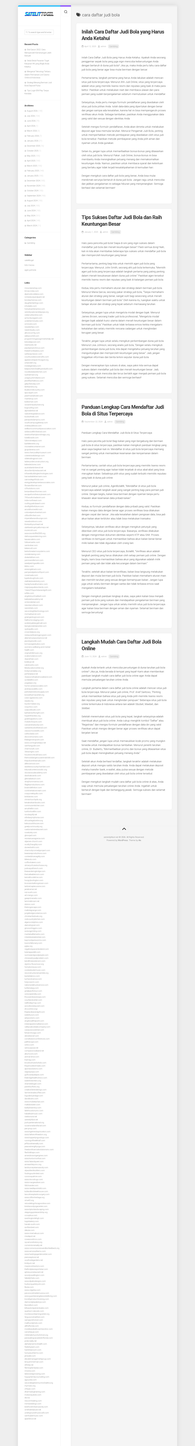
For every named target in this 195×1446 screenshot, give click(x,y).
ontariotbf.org (30, 363)
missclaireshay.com (33, 288)
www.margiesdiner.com (34, 1182)
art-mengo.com (31, 895)
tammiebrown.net (32, 901)
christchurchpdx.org (33, 799)
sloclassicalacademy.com (36, 773)
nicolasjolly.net (31, 814)
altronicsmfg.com (32, 333)
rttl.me (27, 1398)
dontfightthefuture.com (34, 506)
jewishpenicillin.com (33, 641)
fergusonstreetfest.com (34, 1317)
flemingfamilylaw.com (34, 1368)
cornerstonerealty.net (33, 1245)
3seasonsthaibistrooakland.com (38, 677)
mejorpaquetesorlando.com (36, 587)
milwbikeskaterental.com (35, 937)
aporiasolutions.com (33, 1069)
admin (103, 46)
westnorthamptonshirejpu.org (37, 435)
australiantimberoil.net (34, 467)
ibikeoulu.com (30, 859)
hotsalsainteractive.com (35, 309)
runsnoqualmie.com (33, 1176)
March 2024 (32, 226)
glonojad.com (30, 835)
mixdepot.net (30, 1236)
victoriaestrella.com (33, 994)
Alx (139, 840)
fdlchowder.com (31, 1185)
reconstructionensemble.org (36, 973)
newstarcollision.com (34, 605)
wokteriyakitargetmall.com (36, 623)
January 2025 (32, 176)
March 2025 (32, 166)
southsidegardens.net (34, 1260)
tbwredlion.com (31, 1305)
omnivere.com (31, 324)
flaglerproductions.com (34, 785)
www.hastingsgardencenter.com (38, 1254)
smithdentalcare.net (33, 1410)
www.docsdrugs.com (34, 1179)
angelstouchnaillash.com (35, 596)
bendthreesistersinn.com (35, 961)
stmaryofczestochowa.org (36, 865)
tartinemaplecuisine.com (35, 886)
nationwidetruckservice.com (36, 985)
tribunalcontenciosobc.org (36, 770)
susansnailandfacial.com (35, 1126)
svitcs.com (29, 1045)
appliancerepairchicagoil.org (36, 360)
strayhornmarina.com (34, 781)
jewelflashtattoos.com (34, 381)
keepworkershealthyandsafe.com (39, 369)
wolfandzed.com (32, 1227)
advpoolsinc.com (32, 1018)
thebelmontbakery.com (34, 351)
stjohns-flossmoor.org (34, 964)
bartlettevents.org (32, 444)
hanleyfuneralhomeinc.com (36, 584)
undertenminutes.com (34, 321)
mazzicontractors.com (34, 1266)
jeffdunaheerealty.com (34, 1143)
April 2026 (31, 126)
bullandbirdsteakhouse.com (36, 1191)
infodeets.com (31, 306)
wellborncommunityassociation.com (40, 429)
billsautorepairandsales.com (37, 1308)
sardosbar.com (31, 545)
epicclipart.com (31, 393)
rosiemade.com (31, 575)
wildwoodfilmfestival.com (35, 432)
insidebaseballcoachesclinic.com (39, 1329)
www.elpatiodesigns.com (35, 1281)
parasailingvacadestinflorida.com (39, 1338)
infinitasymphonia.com (34, 817)
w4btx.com (29, 593)
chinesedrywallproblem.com (36, 958)
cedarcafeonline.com (33, 315)
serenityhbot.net (31, 1120)
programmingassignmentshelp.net (39, 339)
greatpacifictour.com (33, 991)
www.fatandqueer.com (34, 1161)
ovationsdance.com (33, 656)
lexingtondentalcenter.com (36, 626)
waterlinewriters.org (33, 1081)
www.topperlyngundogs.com (37, 1138)
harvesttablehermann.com (36, 476)
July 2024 (31, 206)
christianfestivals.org (33, 916)
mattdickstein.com (32, 1105)
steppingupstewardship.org (36, 1212)
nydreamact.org (31, 375)
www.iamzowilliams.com (35, 1251)
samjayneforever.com (34, 1320)
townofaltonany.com (33, 943)
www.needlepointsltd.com (35, 1188)
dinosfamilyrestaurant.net (35, 470)
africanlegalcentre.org (34, 820)
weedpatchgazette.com (34, 563)
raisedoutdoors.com (33, 521)
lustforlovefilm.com (33, 811)
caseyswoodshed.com (34, 1030)
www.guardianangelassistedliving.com (41, 1296)
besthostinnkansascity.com (36, 1407)
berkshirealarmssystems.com (37, 551)
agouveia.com (31, 1380)
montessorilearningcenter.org (37, 1314)
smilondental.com (32, 602)
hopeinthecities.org (32, 716)
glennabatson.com (32, 779)
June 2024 (31, 211)
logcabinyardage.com (34, 1096)
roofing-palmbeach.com (35, 503)
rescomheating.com (33, 1401)
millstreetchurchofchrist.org (36, 1335)
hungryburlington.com (34, 880)
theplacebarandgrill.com (35, 1012)
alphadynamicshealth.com (36, 1344)
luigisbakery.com (32, 1221)
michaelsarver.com (33, 614)
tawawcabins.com (32, 539)
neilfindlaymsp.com (33, 1003)
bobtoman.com (31, 402)
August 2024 (32, 201)
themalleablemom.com (34, 874)
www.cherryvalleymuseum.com (38, 452)
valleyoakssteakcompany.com (37, 1027)
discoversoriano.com (34, 737)
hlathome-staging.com (34, 620)
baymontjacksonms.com (35, 940)
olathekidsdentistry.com (35, 581)
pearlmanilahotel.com (34, 396)
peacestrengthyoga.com (35, 1146)
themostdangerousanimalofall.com (40, 758)
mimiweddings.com (33, 1404)
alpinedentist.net (31, 411)
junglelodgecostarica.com (36, 913)
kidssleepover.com (32, 342)
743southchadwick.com (35, 497)
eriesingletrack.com (33, 569)
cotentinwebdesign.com (35, 456)
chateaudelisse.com (33, 426)
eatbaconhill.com (32, 336)
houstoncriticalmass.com (36, 755)
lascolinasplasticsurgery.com (37, 1194)
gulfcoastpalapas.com (34, 1075)
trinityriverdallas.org (33, 671)
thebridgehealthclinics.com (36, 1078)
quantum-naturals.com (34, 1311)
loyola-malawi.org (32, 704)
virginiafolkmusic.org (33, 653)
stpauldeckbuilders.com (35, 1170)
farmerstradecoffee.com (35, 1093)
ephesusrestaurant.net (34, 1272)
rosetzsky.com (31, 832)
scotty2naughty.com (33, 844)
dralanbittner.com (32, 557)
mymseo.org (30, 1386)
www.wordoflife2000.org (35, 533)
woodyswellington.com (34, 1275)
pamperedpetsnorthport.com (37, 572)
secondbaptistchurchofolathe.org (39, 1383)
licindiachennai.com (33, 300)
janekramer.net (31, 889)
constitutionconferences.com (37, 1039)
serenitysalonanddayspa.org (37, 312)
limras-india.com (32, 291)
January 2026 (32, 141)
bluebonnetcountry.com (35, 390)
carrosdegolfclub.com (34, 479)
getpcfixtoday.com (32, 384)
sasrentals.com (31, 608)
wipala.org (29, 701)
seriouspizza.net (31, 1048)
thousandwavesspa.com (35, 997)
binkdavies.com (31, 797)
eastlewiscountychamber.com (37, 767)
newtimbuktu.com (32, 330)
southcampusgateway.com (36, 423)
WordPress (123, 840)
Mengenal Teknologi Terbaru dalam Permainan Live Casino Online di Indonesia (38, 74)
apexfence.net (30, 1419)
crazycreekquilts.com (34, 793)
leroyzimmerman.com (34, 1362)
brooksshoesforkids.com (35, 1063)
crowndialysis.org (32, 632)
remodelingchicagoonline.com (37, 1203)
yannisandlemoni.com (34, 560)
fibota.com (29, 1287)
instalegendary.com (33, 366)
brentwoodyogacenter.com (36, 1206)
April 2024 (31, 220)
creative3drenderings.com (35, 1090)
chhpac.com (30, 1389)
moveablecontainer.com (35, 446)
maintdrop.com (31, 399)
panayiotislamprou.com (35, 420)
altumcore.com (31, 1054)
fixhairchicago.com (33, 1033)
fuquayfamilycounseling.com (37, 1377)
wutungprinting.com (33, 931)
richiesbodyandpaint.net (35, 297)
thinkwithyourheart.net (34, 524)
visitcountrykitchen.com (35, 919)
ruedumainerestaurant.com (36, 829)
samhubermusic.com (34, 1416)
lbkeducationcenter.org (34, 668)
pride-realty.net (30, 1341)
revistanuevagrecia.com (35, 838)
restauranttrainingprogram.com (38, 635)
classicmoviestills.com (34, 731)
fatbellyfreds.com (32, 1278)
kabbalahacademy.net (34, 599)
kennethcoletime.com (34, 877)
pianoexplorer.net (32, 1257)
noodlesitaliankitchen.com (36, 372)
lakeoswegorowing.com (35, 1374)
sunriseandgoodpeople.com (36, 955)
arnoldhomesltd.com (33, 509)
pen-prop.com (30, 1128)
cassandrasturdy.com (34, 725)
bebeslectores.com (33, 464)
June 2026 (31, 121)
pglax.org (28, 946)
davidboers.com (31, 1099)
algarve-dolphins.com (34, 922)
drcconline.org (31, 1009)
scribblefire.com (31, 680)
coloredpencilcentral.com (35, 512)
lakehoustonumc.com (34, 1111)
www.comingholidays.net (35, 743)
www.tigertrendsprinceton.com (37, 1132)
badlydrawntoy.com (33, 1108)
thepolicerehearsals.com (35, 761)
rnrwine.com (30, 1371)
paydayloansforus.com (34, 348)
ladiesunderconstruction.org (36, 462)
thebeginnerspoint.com (34, 740)
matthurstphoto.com (33, 1323)
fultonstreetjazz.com (33, 441)
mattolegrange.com (33, 910)
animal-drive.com (32, 1057)
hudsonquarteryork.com (35, 1284)
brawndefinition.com (33, 787)
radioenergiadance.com (35, 414)
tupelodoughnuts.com (34, 578)
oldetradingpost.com (33, 458)
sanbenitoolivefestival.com (36, 728)
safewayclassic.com (33, 354)
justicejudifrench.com (34, 868)
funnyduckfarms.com (34, 1353)
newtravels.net (30, 345)
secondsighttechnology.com (37, 611)
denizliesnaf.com (32, 1036)
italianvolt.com (31, 548)
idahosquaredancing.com (35, 536)
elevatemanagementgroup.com (38, 1359)
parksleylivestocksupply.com (37, 692)
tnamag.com (30, 1060)
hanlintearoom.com (33, 1350)
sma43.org (29, 1200)
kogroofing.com (31, 408)
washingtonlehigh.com (34, 1218)
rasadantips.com (32, 327)
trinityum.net (30, 1263)
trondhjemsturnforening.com (37, 1299)
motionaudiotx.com (33, 1395)
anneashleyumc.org (33, 1164)
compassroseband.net (34, 1051)
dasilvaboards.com (33, 776)
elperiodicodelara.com (34, 294)
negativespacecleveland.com (37, 949)
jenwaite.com (30, 1356)
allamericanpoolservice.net (36, 638)
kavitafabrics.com (32, 976)
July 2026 (31, 116)
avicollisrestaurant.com (34, 1006)
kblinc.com (29, 566)
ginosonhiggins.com (33, 928)
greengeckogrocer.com (34, 617)
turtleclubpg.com (32, 988)
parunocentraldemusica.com (37, 1293)
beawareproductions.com (35, 853)
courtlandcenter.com (33, 1000)
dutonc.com (30, 904)
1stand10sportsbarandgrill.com (38, 590)
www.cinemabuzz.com (34, 1233)
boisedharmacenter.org (34, 695)
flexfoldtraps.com (32, 1152)
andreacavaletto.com (33, 689)
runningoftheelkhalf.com (35, 1140)
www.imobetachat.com (34, 1102)
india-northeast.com (33, 500)
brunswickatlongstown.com (36, 883)
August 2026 (32, 111)
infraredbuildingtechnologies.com (39, 473)
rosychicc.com (31, 707)
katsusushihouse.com (34, 823)
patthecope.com (31, 1042)
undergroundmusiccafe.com (37, 1413)
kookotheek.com (32, 417)
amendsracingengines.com (36, 1155)
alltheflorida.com (32, 1326)
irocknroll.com (31, 530)
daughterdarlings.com (34, 303)
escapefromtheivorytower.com (38, 494)
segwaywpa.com (32, 1072)
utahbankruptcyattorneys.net (37, 527)
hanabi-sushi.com (32, 1224)
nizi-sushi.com (31, 892)
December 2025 (33, 146)
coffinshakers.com (33, 862)
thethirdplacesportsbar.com (36, 1269)
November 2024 (33, 186)
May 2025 (31, 156)
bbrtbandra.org (31, 387)
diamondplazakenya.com (35, 1302)
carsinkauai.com (32, 1332)
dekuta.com (29, 1230)
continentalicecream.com (35, 791)
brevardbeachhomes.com (35, 491)
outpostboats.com (32, 710)
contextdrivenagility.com (35, 856)
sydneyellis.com (31, 629)
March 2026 (32, 131)
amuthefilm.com (31, 808)
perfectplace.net (31, 674)
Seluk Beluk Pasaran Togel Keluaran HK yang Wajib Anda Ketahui (37, 64)
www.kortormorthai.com (35, 1158)
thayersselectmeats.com (35, 1066)
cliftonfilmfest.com (32, 515)
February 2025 (33, 171)
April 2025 (31, 161)
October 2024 (32, 191)
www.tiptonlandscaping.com (37, 1209)
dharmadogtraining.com (35, 1392)
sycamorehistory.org (33, 1242)
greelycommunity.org (33, 826)
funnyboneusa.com (33, 967)
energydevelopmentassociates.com (40, 482)
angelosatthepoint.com (34, 1021)
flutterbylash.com (32, 1347)
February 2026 (33, 136)
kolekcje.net (29, 662)
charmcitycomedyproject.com (37, 850)
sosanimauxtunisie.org (34, 405)
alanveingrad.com (32, 925)
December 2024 (33, 181)
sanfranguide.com (32, 746)
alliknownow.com (32, 764)
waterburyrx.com (32, 1015)
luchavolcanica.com (33, 979)
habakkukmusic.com (33, 1114)
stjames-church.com (33, 841)
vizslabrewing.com (32, 554)
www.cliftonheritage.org (34, 1197)
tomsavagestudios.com (35, 644)
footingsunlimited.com (34, 1173)
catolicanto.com (31, 665)
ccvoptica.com (31, 1215)
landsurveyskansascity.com (36, 1167)
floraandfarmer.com (33, 485)
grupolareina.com (32, 450)
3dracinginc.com (32, 752)
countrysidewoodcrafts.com (37, 357)
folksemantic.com (32, 542)
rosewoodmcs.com (33, 1239)
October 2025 (32, 151)
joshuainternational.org (34, 1122)
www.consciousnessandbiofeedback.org (42, 1248)
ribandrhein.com (31, 659)
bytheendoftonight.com (34, 713)
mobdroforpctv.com (33, 722)
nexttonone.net (31, 1117)
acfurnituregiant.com (33, 318)
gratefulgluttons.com (33, 719)
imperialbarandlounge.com (36, 518)
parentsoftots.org (32, 1087)
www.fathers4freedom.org (36, 1134)
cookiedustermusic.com (35, 970)
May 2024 (31, 216)
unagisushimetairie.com (35, 378)
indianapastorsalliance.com (36, 1024)
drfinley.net (29, 1365)
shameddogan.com (33, 1084)
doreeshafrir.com (32, 847)
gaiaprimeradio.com (33, 898)
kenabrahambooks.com (35, 803)
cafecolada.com (31, 734)
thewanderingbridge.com (35, 871)
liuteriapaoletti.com (32, 952)
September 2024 (34, 196)
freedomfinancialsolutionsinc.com (39, 1149)
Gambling (31, 243)
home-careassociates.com (36, 686)
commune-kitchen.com (34, 805)
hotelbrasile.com (32, 438)
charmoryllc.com (32, 749)
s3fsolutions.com (32, 488)
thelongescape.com (33, 907)
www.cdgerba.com (32, 1290)
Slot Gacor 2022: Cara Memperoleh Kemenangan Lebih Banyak (38, 53)
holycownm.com (32, 982)
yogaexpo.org (30, 683)
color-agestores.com (33, 698)
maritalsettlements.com (34, 934)
